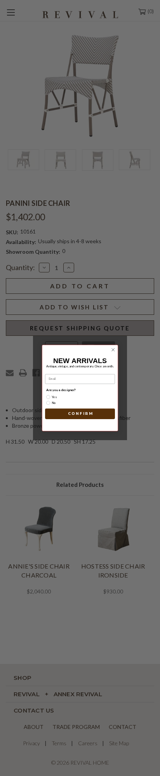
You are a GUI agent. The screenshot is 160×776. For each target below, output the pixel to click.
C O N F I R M (80, 413)
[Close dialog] (113, 349)
